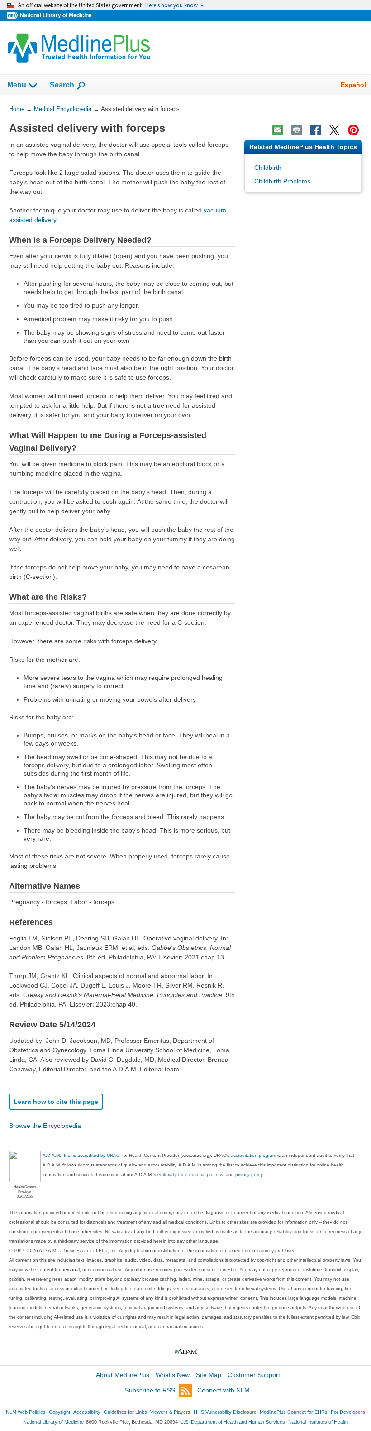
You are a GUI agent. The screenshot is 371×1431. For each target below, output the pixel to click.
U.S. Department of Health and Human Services (232, 1422)
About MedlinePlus (122, 1374)
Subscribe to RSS (150, 1390)
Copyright (59, 1412)
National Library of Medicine (56, 15)
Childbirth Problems (282, 181)
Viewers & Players (170, 1412)
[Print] (296, 130)
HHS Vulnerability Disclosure (225, 1412)
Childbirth (267, 167)
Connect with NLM (223, 1390)
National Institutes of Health (318, 1422)
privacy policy (248, 1174)
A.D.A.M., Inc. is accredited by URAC (81, 1155)
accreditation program (253, 1155)
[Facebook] (315, 130)
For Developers (348, 1412)
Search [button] (62, 85)
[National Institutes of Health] (13, 15)
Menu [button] (16, 85)
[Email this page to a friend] (277, 130)
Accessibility (86, 1412)
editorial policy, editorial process (190, 1174)
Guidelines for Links (125, 1412)
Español (353, 84)
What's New (173, 1374)
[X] (334, 130)
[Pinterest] (353, 130)
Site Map (208, 1374)
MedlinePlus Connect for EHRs (294, 1412)
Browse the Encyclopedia (45, 1125)
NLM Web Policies (26, 1412)
